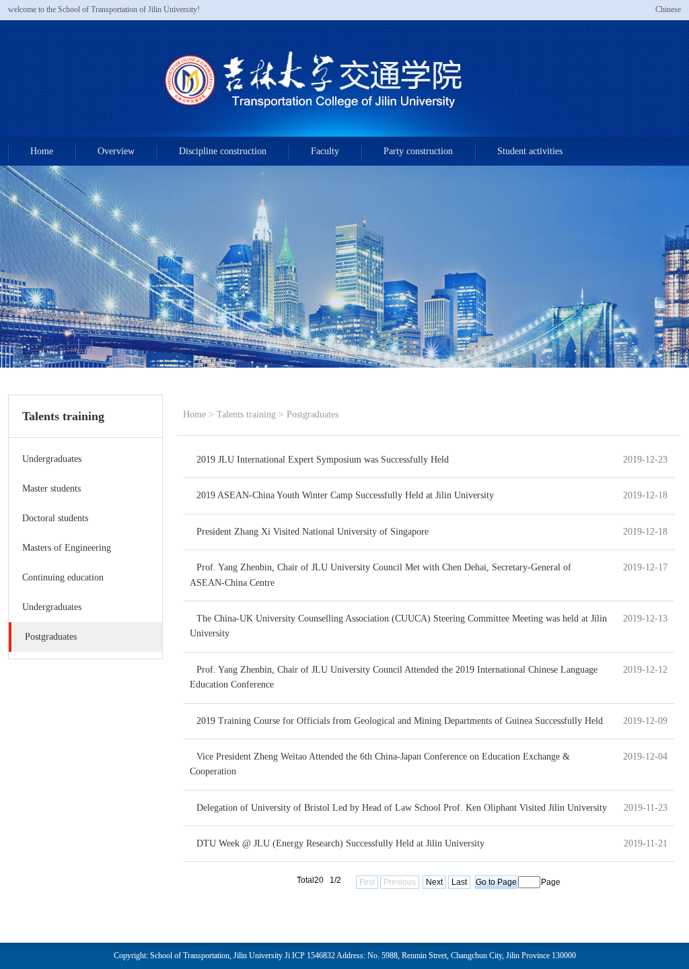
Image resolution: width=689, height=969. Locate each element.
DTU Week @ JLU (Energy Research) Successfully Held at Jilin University (340, 843)
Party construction (418, 151)
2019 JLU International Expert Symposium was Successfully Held (322, 460)
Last (459, 882)
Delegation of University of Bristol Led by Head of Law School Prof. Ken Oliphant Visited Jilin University (401, 808)
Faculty (325, 151)
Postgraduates (312, 414)
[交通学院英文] (344, 134)
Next (434, 882)
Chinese (668, 9)
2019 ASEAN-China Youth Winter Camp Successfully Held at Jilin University (345, 495)
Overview (116, 151)
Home (41, 151)
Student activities (530, 151)
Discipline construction (222, 151)
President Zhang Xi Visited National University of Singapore (312, 532)
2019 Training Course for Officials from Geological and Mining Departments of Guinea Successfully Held (399, 721)
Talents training (246, 414)
